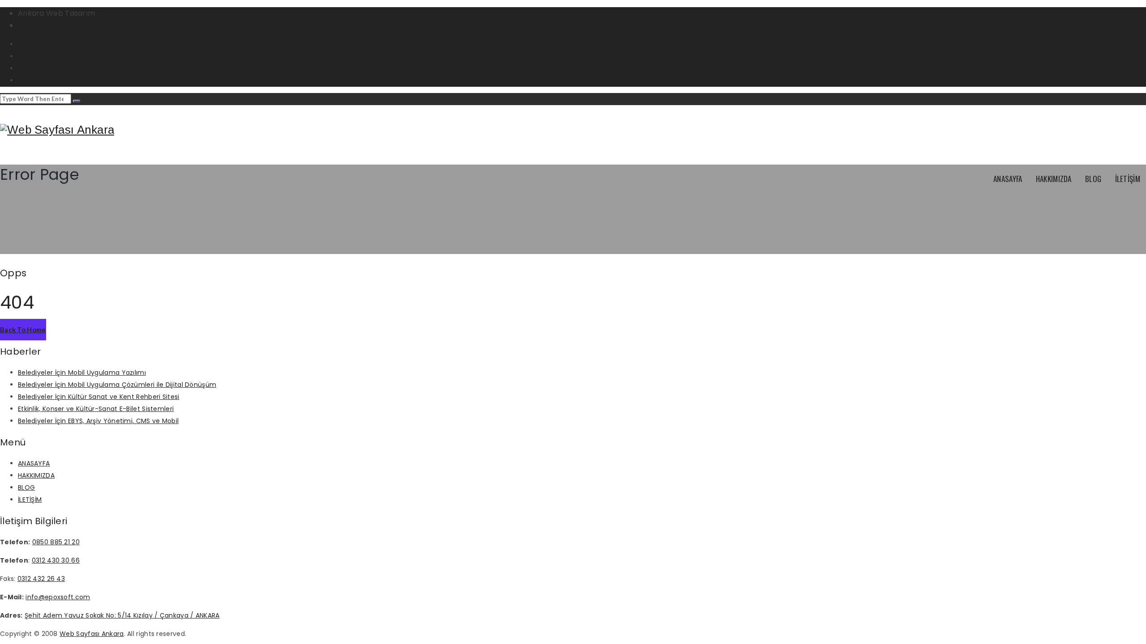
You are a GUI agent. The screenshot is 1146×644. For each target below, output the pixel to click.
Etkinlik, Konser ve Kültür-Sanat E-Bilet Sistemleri (96, 408)
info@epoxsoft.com (53, 25)
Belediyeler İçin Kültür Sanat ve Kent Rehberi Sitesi (99, 396)
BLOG (1093, 178)
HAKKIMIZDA (1054, 178)
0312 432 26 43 (41, 578)
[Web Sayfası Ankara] (57, 130)
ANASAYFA (1007, 178)
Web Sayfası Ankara (92, 633)
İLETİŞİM (1127, 178)
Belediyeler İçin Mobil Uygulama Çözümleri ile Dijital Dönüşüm (117, 384)
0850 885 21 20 (56, 542)
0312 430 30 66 (56, 560)
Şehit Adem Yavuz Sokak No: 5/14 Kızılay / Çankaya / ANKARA (122, 615)
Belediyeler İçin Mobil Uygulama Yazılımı (82, 372)
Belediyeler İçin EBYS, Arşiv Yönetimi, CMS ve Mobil (98, 420)
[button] (23, 329)
